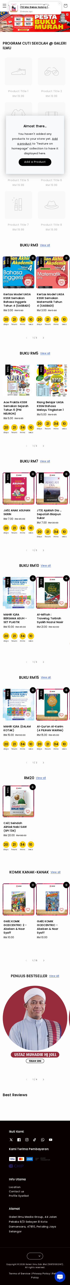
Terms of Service (20, 1273)
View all (45, 245)
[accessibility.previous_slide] (27, 1080)
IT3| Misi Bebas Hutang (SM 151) (35, 7)
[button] (4, 6)
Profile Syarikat (19, 1196)
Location (15, 1187)
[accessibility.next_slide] (43, 1080)
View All (54, 976)
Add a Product (35, 162)
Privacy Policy (41, 1273)
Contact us (16, 1191)
